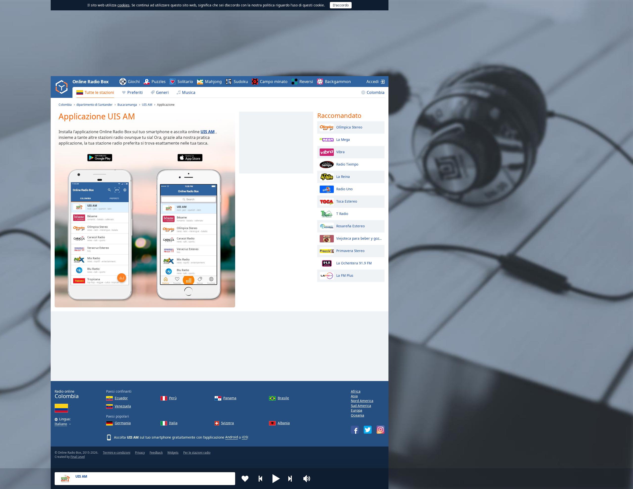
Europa (356, 410)
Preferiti (135, 92)
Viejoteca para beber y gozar (359, 238)
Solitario (185, 81)
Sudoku (241, 81)
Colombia (375, 92)
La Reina (343, 176)
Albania (284, 423)
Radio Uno (344, 188)
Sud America (361, 405)
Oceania (357, 415)
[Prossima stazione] (292, 479)
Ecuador (121, 398)
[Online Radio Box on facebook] (355, 430)
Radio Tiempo (347, 164)
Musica (188, 92)
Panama (229, 398)
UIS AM (208, 131)
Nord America (362, 400)
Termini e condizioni (116, 452)
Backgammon (338, 81)
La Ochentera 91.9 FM (354, 262)
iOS (244, 437)
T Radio (342, 213)
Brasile (283, 398)
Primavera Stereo (350, 250)
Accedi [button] (372, 81)
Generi (162, 92)
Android (231, 437)
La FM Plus (344, 275)
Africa (356, 391)
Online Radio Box (90, 82)
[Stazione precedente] (261, 479)
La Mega (343, 139)
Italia (173, 423)
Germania (123, 423)
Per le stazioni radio (196, 452)
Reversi (306, 81)
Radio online (67, 394)
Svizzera (227, 423)
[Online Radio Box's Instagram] (380, 429)
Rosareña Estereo (350, 225)
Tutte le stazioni (99, 92)
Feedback (156, 452)
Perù (173, 398)
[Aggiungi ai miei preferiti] (245, 479)
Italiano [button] (61, 424)
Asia (354, 396)
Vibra (340, 151)
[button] (276, 479)
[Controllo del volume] (307, 479)
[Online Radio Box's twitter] (368, 430)
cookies (123, 5)
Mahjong (213, 81)
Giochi (134, 81)
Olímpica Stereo (349, 127)
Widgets (173, 452)
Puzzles (159, 81)
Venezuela (123, 406)
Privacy (140, 452)
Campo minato (274, 81)
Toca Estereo (346, 201)
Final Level (77, 457)
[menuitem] (95, 92)
